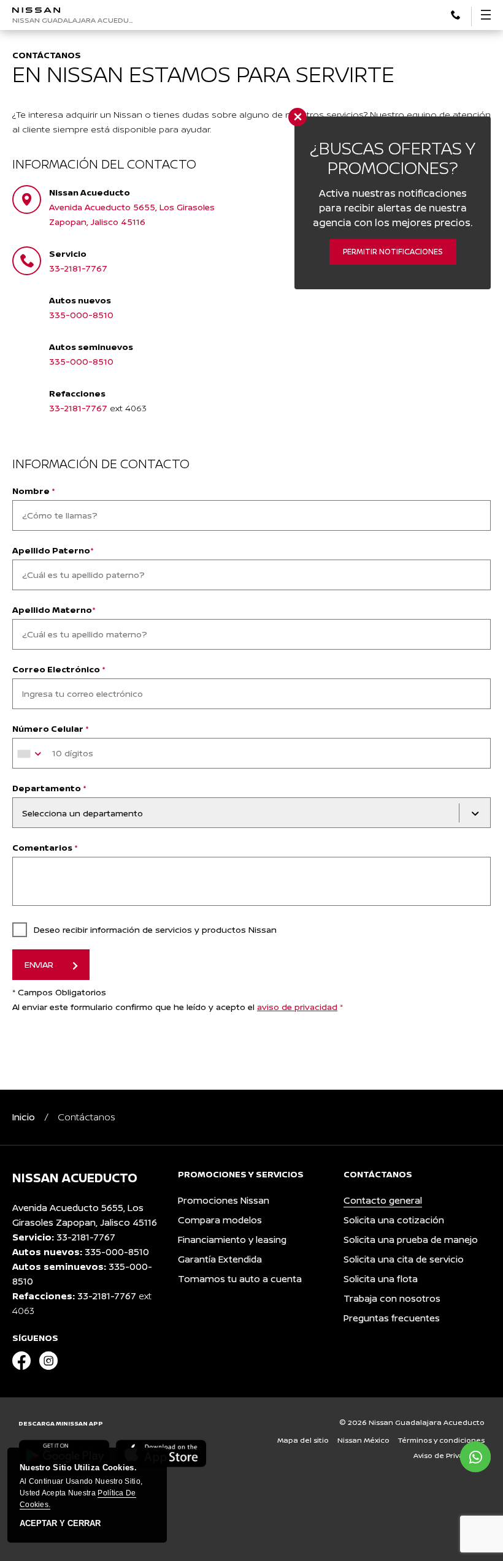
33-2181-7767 (78, 268)
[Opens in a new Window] (455, 14)
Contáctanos (46, 55)
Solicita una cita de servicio (404, 1259)
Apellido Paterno (53, 550)
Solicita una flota (381, 1278)
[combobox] (31, 754)
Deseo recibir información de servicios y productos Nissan (155, 929)
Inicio (23, 1117)
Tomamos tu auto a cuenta (240, 1278)
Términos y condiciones (441, 1440)
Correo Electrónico (59, 669)
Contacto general (383, 1200)
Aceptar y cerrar (60, 1523)
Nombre (33, 490)
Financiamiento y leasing (232, 1239)
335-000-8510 (81, 315)
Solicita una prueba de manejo (411, 1239)
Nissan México (363, 1440)
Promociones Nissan (223, 1200)
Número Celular (50, 728)
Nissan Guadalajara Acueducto (75, 20)
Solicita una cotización (394, 1219)
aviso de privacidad (297, 1006)
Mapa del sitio (303, 1440)
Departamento (49, 788)
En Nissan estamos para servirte (203, 73)
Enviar (39, 964)
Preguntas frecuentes (392, 1318)
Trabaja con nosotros (392, 1298)
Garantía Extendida (220, 1259)
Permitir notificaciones (393, 251)
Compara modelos (220, 1219)
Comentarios (45, 847)
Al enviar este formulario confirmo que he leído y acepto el (177, 1006)
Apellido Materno (54, 609)
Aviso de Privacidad (449, 1455)
